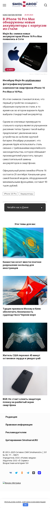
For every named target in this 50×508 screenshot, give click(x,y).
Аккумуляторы (26, 194)
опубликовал (33, 80)
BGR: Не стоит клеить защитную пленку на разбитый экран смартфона (22, 402)
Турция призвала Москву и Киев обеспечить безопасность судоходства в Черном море (22, 311)
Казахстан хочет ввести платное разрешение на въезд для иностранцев (22, 264)
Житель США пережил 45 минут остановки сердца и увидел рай (21, 357)
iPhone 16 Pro (10, 194)
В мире (10, 70)
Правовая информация (19, 424)
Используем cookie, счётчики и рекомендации (25, 502)
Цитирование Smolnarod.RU (22, 440)
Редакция (11, 416)
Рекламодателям (16, 432)
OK (25, 504)
